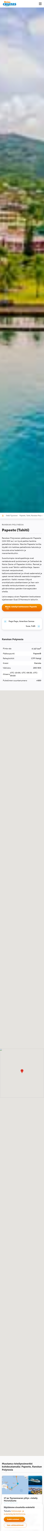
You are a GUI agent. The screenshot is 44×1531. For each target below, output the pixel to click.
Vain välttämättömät (15, 1525)
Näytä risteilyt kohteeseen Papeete (21, 606)
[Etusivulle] (9, 3)
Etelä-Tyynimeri (12, 516)
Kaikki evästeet (13, 1519)
